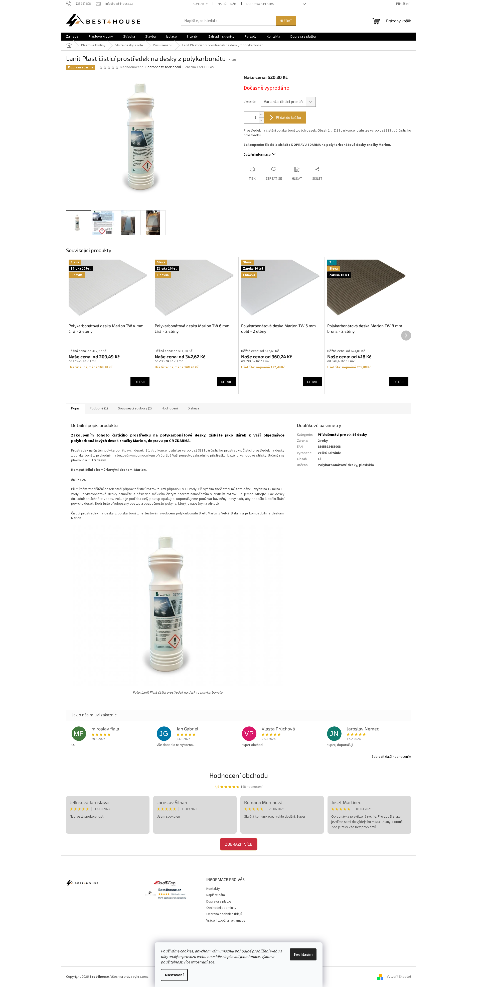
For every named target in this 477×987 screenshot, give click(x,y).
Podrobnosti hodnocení (163, 67)
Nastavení (174, 975)
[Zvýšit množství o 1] (261, 115)
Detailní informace (257, 154)
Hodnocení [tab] (170, 408)
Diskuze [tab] (194, 408)
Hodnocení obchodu (238, 775)
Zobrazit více (238, 844)
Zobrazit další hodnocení (390, 756)
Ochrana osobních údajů (224, 914)
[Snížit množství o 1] (261, 120)
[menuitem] (72, 37)
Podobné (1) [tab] (99, 408)
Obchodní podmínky (221, 907)
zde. (211, 962)
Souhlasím (303, 954)
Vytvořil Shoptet (399, 976)
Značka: (200, 67)
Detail (139, 382)
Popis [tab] (75, 408)
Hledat (286, 21)
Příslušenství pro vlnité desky (342, 434)
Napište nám (227, 4)
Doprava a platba (260, 4)
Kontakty (200, 4)
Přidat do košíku (288, 117)
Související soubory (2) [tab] (135, 408)
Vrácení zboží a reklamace (225, 920)
